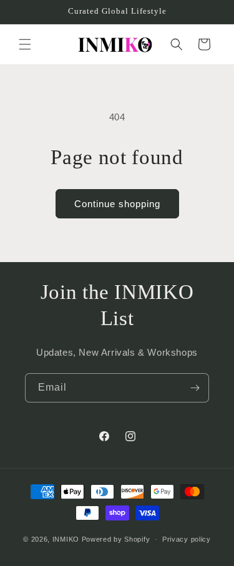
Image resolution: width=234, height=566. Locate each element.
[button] (25, 44)
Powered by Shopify (116, 539)
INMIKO (65, 539)
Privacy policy (186, 539)
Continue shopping (117, 203)
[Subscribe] (194, 388)
